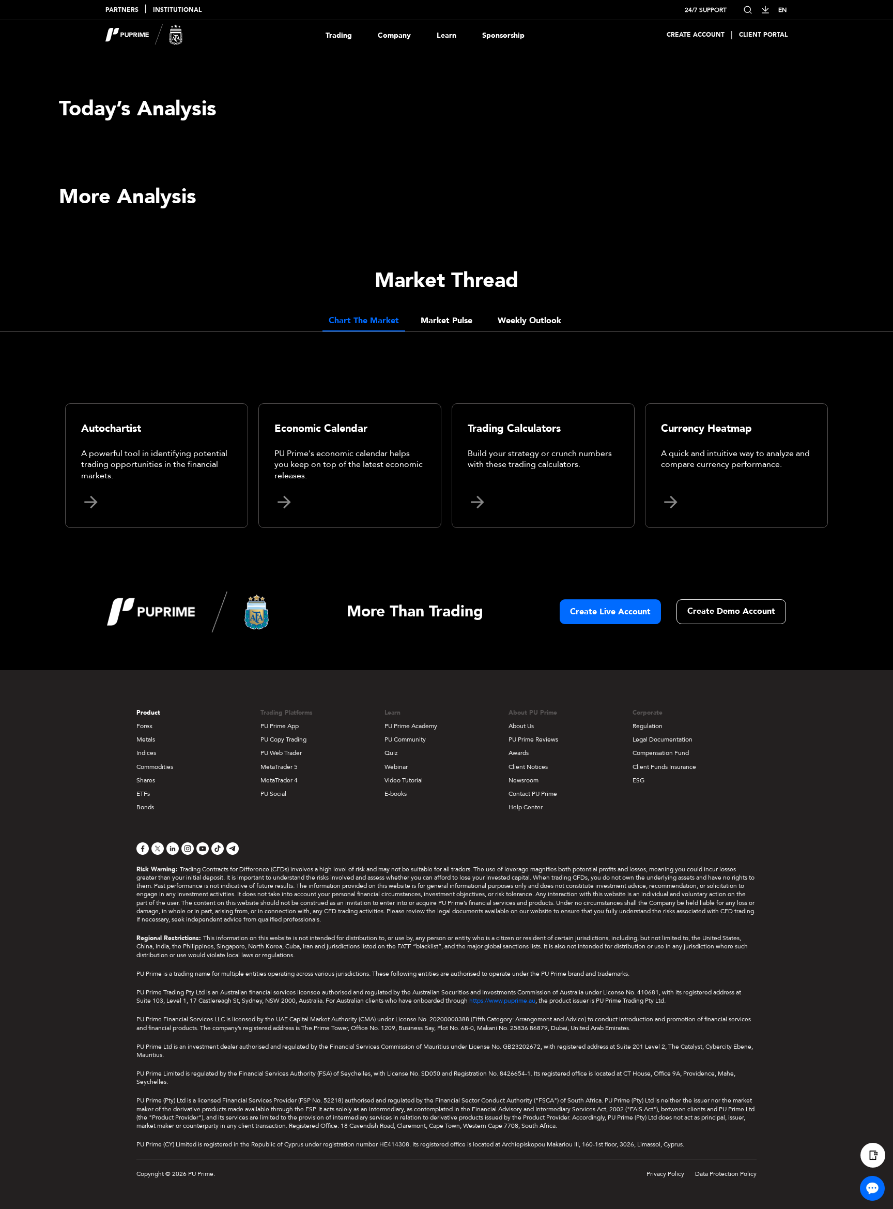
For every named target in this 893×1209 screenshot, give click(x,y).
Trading (339, 35)
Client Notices (528, 767)
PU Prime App (279, 726)
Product (148, 712)
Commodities (154, 767)
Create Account (696, 35)
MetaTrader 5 (279, 767)
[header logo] (144, 35)
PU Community (405, 739)
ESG (638, 780)
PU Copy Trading (283, 739)
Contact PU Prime (533, 794)
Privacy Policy (665, 1174)
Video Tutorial (403, 780)
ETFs (143, 794)
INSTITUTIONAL (177, 10)
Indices (146, 753)
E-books (395, 794)
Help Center (526, 807)
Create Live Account (610, 611)
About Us (521, 726)
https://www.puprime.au (502, 1000)
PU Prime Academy (410, 726)
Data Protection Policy (726, 1174)
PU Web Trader (281, 753)
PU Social (273, 794)
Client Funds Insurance (664, 767)
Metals (145, 739)
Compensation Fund (661, 753)
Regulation (648, 726)
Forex (144, 726)
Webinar (396, 767)
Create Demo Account (731, 611)
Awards (519, 753)
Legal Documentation (662, 739)
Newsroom (523, 780)
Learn (446, 35)
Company (394, 35)
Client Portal (763, 35)
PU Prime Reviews (533, 739)
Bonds (145, 807)
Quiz (390, 753)
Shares (145, 780)
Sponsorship (503, 35)
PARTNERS (121, 10)
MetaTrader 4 (279, 780)
